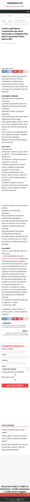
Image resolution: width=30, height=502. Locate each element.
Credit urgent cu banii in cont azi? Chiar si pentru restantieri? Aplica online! (14, 438)
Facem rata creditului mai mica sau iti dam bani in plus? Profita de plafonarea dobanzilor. (15, 447)
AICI (24, 309)
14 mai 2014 (6, 43)
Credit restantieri (21, 489)
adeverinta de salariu (10, 258)
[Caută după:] (15, 15)
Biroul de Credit (9, 486)
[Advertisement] (15, 55)
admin (12, 43)
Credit (10, 20)
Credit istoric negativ (15, 491)
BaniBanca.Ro (14, 500)
